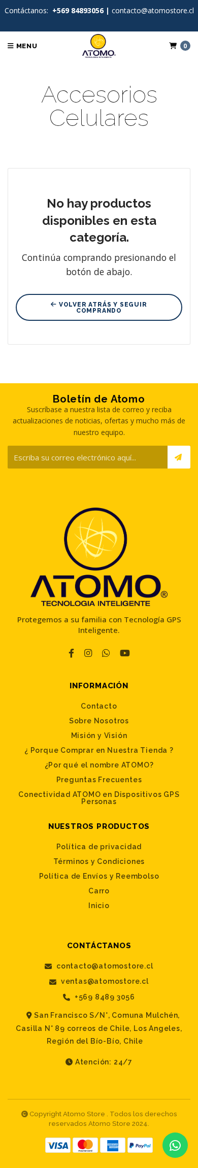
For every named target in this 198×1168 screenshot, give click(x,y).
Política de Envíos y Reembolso (99, 876)
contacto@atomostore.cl (103, 966)
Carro (99, 890)
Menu (26, 46)
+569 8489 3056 (104, 997)
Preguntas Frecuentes (99, 779)
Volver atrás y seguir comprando (102, 307)
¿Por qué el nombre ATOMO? (99, 765)
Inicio (99, 905)
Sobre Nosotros (99, 720)
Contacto (99, 706)
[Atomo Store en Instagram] (88, 653)
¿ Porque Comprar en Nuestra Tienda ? (99, 750)
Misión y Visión (99, 735)
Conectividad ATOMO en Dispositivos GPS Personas (98, 798)
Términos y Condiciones (99, 861)
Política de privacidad (99, 846)
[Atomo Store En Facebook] (71, 653)
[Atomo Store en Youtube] (125, 653)
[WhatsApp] (106, 653)
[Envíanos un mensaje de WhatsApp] (175, 1145)
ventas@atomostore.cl (104, 981)
